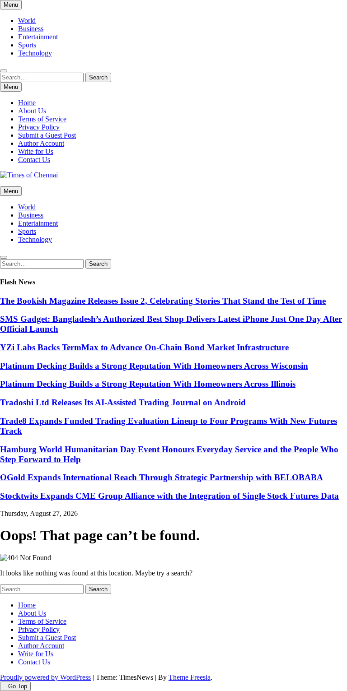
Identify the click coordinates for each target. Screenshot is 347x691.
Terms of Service (42, 119)
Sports (27, 45)
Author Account (41, 143)
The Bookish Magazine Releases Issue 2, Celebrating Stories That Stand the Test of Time (163, 301)
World (27, 20)
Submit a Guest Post (47, 135)
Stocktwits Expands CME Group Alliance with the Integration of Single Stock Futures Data (169, 496)
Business (30, 28)
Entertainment (38, 37)
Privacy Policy (39, 127)
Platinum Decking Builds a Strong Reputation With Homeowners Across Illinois (147, 384)
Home (27, 103)
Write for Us (35, 151)
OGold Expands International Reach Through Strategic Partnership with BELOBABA (161, 477)
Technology (35, 53)
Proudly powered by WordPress (45, 677)
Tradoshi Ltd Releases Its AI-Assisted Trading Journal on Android (123, 402)
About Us (32, 111)
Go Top (17, 686)
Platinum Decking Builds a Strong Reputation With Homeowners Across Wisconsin (154, 366)
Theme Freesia (190, 677)
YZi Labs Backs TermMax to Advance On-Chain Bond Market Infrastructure (144, 347)
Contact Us (34, 159)
